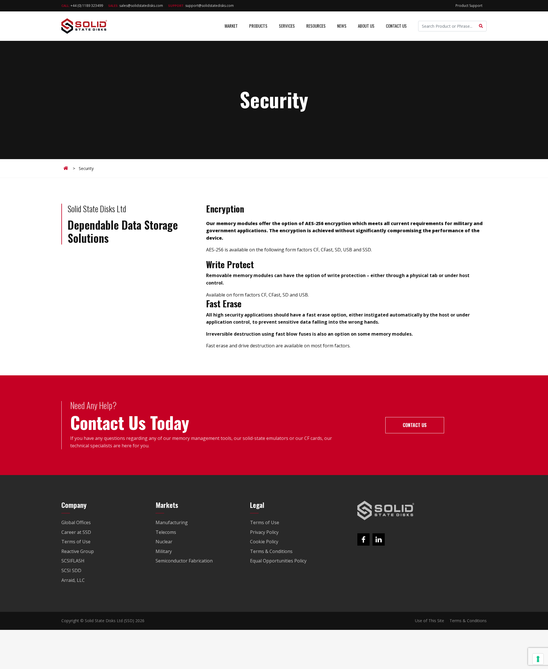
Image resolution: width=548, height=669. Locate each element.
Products (258, 26)
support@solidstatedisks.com (201, 5)
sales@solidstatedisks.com (135, 5)
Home (66, 168)
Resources (316, 26)
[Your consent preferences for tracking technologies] (538, 659)
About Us (366, 26)
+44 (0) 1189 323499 (82, 5)
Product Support (469, 5)
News (341, 26)
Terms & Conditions (468, 620)
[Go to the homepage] (385, 510)
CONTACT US (415, 425)
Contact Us (396, 26)
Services (287, 26)
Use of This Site (429, 620)
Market (231, 26)
